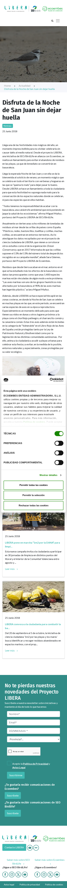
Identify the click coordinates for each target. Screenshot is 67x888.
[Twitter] (18, 874)
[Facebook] (5, 874)
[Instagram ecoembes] (44, 874)
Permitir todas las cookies (33, 485)
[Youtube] (30, 847)
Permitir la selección (33, 495)
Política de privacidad (29, 884)
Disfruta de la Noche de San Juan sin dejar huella (29, 88)
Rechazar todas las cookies (33, 505)
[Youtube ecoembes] (57, 874)
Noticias (8, 125)
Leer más (10, 568)
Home (7, 85)
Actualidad (25, 85)
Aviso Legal (19, 767)
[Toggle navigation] (58, 21)
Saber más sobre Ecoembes (50, 859)
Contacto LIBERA (14, 847)
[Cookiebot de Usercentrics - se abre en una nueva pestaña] (49, 380)
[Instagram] (12, 874)
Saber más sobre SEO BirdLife (18, 861)
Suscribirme (15, 775)
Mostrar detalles (48, 475)
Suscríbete (13, 795)
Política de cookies (34, 421)
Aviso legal (9, 884)
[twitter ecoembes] (50, 874)
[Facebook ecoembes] (37, 874)
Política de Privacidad (35, 763)
